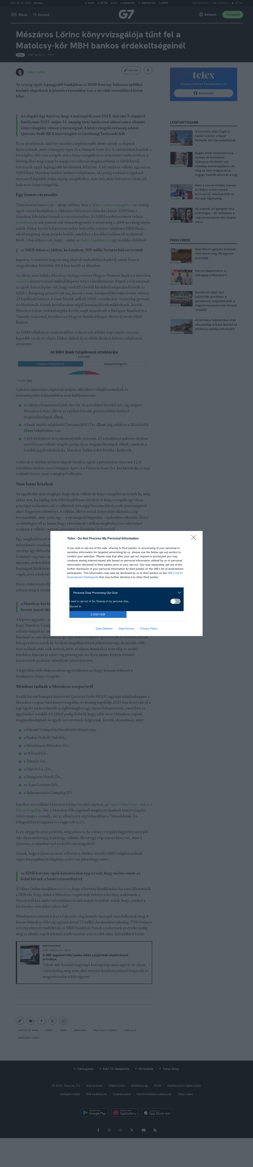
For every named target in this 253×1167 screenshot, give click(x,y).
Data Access (126, 628)
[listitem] (125, 593)
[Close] (195, 538)
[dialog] (126, 583)
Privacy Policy (149, 628)
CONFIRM (98, 614)
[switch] (175, 601)
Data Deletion (104, 628)
